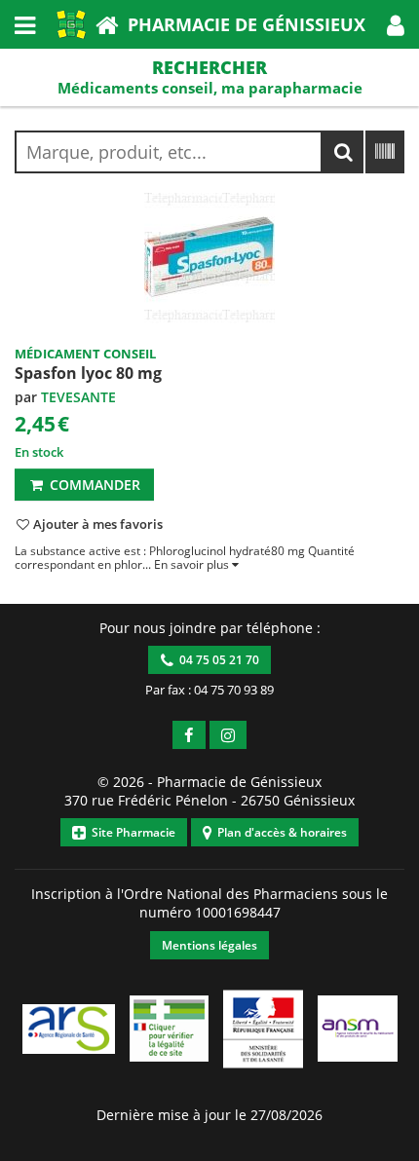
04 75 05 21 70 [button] (216, 660)
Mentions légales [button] (209, 945)
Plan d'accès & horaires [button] (279, 832)
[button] (395, 24)
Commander (93, 484)
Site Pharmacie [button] (130, 832)
